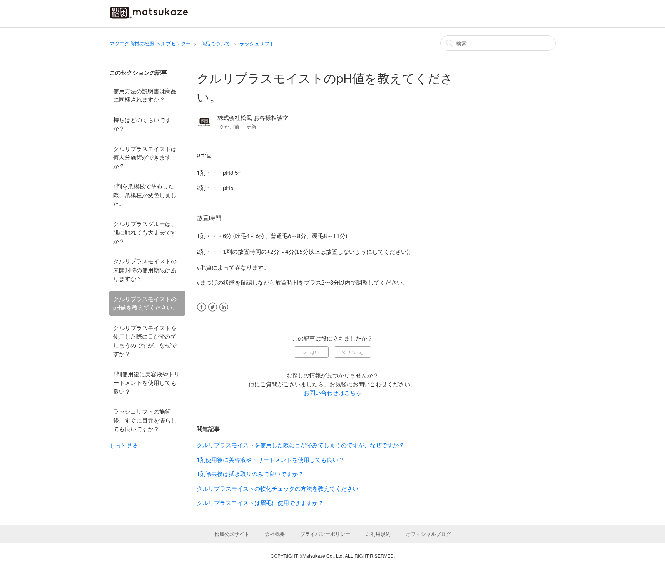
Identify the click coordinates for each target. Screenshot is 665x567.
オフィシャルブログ (428, 533)
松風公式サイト (231, 533)
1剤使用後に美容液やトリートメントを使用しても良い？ (146, 382)
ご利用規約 (378, 533)
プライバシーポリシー (325, 533)
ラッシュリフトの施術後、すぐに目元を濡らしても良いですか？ (145, 420)
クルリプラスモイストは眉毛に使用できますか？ (260, 502)
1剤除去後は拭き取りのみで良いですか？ (250, 474)
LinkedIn (224, 307)
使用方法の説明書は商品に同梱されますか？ (145, 95)
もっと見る (123, 445)
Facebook (201, 307)
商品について (215, 43)
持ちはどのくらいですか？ (142, 124)
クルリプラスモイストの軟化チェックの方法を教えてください (277, 488)
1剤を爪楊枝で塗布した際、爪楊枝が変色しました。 (145, 194)
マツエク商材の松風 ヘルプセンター (150, 43)
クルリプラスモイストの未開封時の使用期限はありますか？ (145, 269)
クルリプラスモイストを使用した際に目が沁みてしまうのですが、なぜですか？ (145, 341)
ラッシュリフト (256, 43)
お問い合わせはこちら (332, 392)
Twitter (212, 307)
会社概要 (275, 533)
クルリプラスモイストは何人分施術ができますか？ (145, 157)
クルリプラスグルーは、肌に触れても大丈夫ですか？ (145, 232)
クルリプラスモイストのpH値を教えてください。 (145, 303)
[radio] (311, 352)
